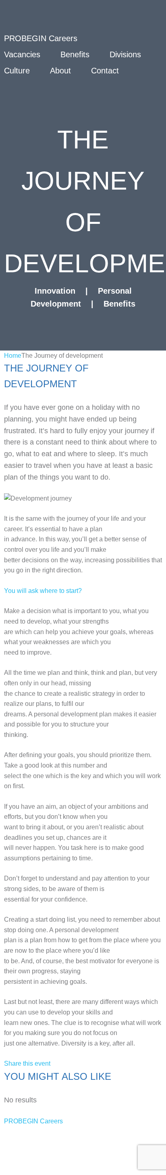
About (60, 70)
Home (12, 355)
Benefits (74, 54)
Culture (17, 70)
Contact (105, 70)
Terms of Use (98, 1134)
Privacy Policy (29, 1134)
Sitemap (18, 1150)
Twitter (16, 1166)
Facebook (65, 1166)
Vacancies (22, 54)
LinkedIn (118, 1166)
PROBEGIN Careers (33, 1121)
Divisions (125, 54)
